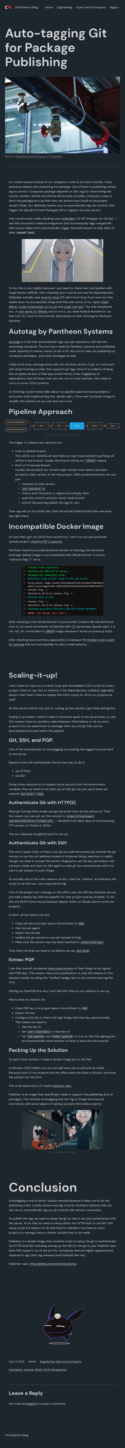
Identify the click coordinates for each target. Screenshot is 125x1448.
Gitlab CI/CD (42, 1369)
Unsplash (56, 156)
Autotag (14, 342)
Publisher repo (61, 1086)
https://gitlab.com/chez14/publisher (53, 1264)
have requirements (60, 968)
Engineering (47, 1361)
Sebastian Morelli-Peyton (31, 156)
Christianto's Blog (26, 7)
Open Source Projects (68, 1361)
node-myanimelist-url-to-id (38, 307)
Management (59, 1369)
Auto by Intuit (50, 297)
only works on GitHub (32, 311)
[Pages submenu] (119, 7)
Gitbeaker (68, 219)
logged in (32, 1404)
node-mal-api (73, 307)
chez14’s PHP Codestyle (46, 542)
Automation (16, 1369)
